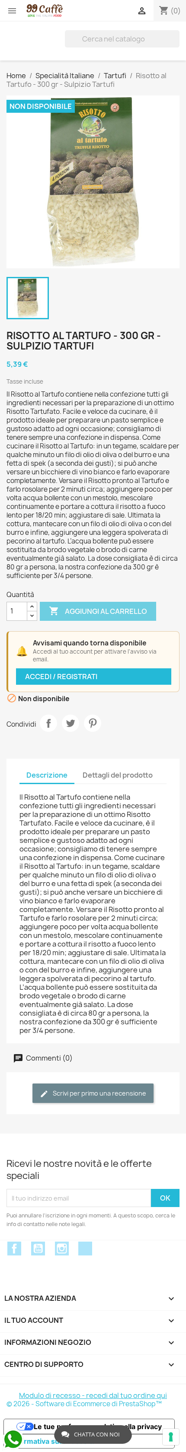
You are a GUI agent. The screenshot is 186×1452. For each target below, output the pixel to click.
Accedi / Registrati (61, 676)
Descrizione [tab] (46, 775)
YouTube (38, 1248)
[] (176, 38)
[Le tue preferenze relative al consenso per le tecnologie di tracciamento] (171, 1437)
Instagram (62, 1248)
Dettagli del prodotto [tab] (118, 775)
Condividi (48, 723)
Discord (85, 1248)
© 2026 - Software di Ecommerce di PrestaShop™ (84, 1403)
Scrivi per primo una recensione (98, 1093)
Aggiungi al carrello (98, 611)
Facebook (14, 1248)
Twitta (70, 723)
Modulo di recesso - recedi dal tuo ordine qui (93, 1395)
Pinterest (92, 723)
